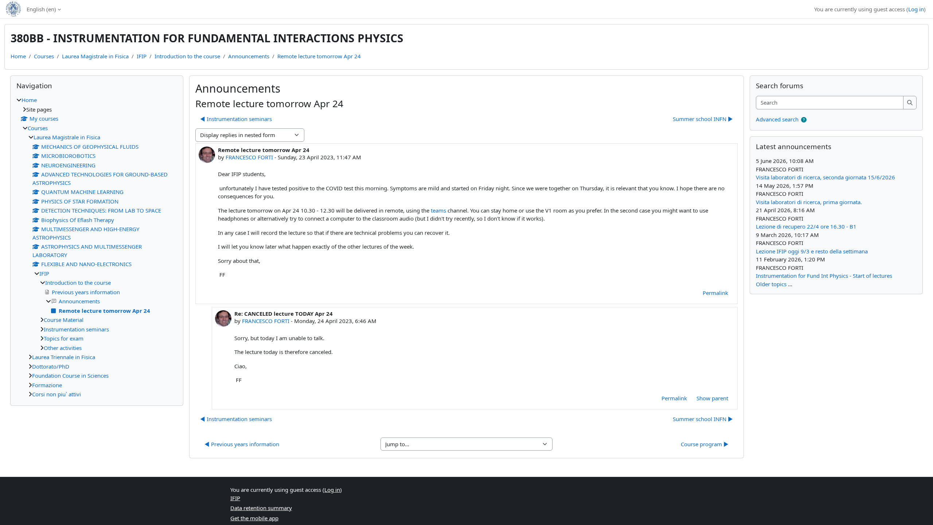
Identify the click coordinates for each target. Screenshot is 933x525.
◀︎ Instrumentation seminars (236, 118)
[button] (804, 119)
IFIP (142, 56)
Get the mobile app (254, 518)
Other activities (63, 347)
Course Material (63, 319)
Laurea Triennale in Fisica (63, 357)
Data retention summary (261, 508)
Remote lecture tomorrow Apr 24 (319, 56)
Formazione (47, 385)
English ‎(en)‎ (41, 9)
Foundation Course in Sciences (70, 375)
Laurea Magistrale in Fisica (95, 56)
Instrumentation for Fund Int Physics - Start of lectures (824, 275)
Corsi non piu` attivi (56, 394)
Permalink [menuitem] (715, 292)
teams (438, 210)
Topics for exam (63, 338)
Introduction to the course (187, 56)
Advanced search (777, 119)
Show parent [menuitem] (712, 398)
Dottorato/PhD (50, 366)
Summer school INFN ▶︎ (703, 118)
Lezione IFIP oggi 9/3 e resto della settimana (812, 251)
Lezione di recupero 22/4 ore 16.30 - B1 (806, 226)
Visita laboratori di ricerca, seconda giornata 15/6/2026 (825, 177)
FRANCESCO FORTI (249, 157)
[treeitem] (96, 247)
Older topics (771, 284)
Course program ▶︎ (705, 444)
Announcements (248, 56)
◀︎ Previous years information (241, 444)
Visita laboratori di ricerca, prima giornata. (809, 202)
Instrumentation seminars (76, 329)
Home (18, 56)
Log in (916, 9)
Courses (44, 56)
